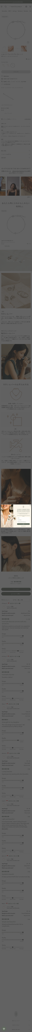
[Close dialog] (30, 505)
